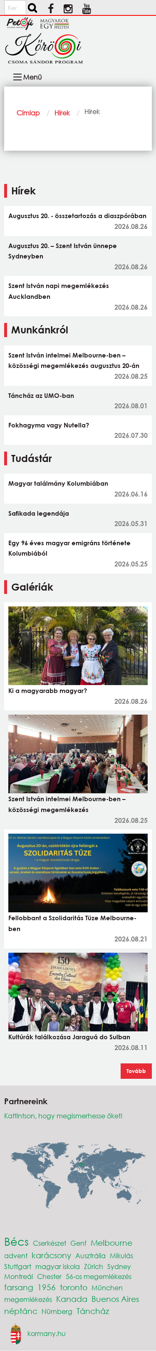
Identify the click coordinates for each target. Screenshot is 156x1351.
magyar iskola (57, 1266)
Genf (78, 1243)
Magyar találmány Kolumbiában (58, 483)
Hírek (62, 112)
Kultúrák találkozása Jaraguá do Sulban (69, 1037)
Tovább (136, 1071)
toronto (73, 1287)
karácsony (51, 1255)
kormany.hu (46, 1333)
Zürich (93, 1266)
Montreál (18, 1276)
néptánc (20, 1311)
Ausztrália (90, 1255)
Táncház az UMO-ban (41, 395)
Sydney (119, 1266)
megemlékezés (28, 1299)
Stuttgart (17, 1266)
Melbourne (111, 1242)
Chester (49, 1276)
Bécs (16, 1241)
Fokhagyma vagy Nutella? (48, 425)
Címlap (28, 112)
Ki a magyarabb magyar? (47, 690)
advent (15, 1255)
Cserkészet (49, 1243)
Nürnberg (57, 1311)
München (107, 1287)
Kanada (71, 1299)
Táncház (93, 1311)
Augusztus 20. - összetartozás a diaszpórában (77, 215)
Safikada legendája (38, 513)
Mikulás (121, 1255)
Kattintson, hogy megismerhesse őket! (63, 1115)
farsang (18, 1287)
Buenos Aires (115, 1299)
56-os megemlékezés (98, 1276)
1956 (46, 1287)
